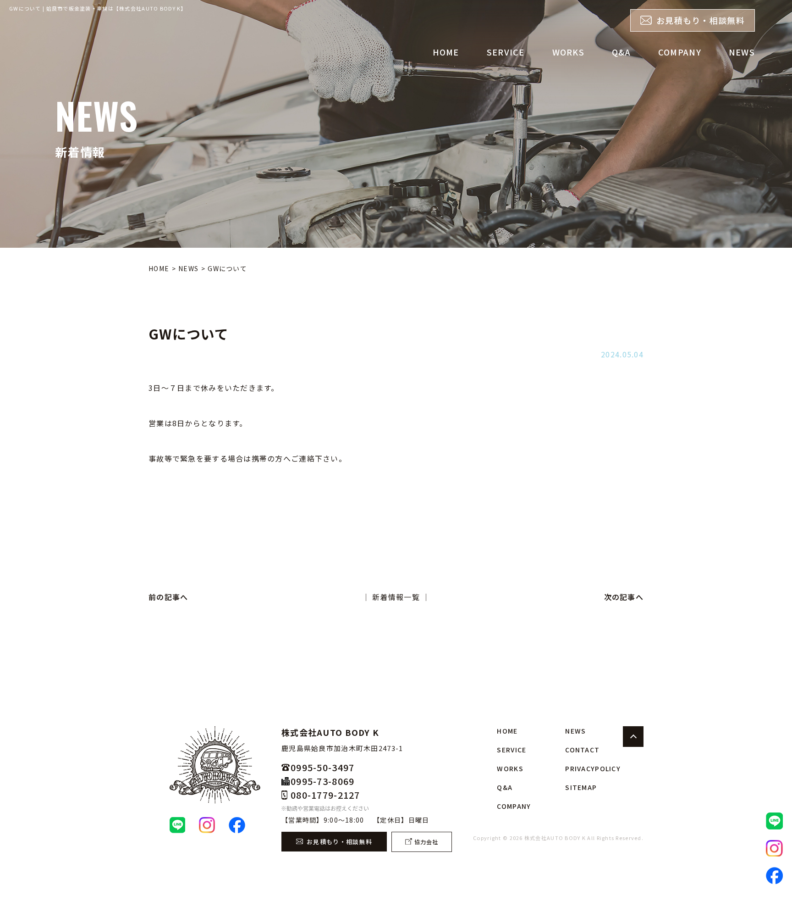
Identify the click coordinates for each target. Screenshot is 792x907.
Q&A (621, 52)
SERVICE (506, 52)
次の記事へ (624, 596)
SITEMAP (581, 787)
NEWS (742, 52)
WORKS (568, 52)
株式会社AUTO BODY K (555, 837)
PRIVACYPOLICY (593, 768)
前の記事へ (168, 596)
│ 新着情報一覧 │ (396, 596)
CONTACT (582, 749)
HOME (446, 52)
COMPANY (679, 52)
